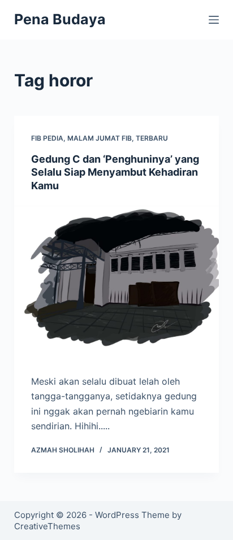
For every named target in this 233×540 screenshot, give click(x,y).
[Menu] (214, 20)
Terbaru (152, 138)
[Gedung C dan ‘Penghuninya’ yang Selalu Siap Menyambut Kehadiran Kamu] (116, 280)
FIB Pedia (47, 138)
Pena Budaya (60, 19)
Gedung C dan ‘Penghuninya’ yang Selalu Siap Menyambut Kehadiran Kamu (115, 172)
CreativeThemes (47, 526)
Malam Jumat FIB (99, 138)
